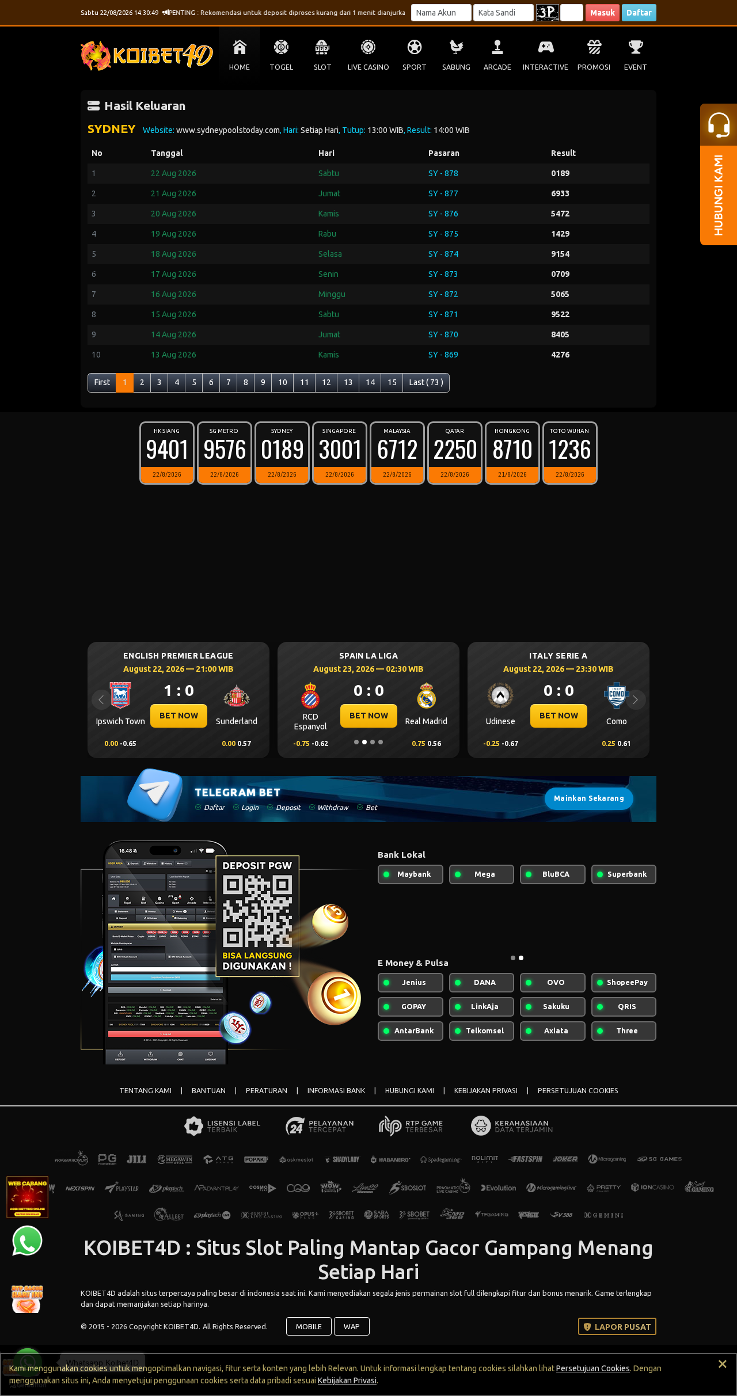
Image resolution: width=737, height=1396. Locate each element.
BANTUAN (209, 1090)
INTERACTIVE (545, 67)
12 (326, 382)
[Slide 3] (372, 742)
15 (392, 382)
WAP (352, 1326)
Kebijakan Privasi (347, 1380)
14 (370, 382)
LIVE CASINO (368, 67)
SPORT (414, 67)
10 (282, 382)
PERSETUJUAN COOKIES (578, 1090)
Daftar (639, 12)
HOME (239, 67)
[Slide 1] (356, 742)
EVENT (635, 67)
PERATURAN (266, 1090)
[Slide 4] (380, 742)
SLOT (323, 67)
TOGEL (281, 67)
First (102, 382)
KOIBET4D (99, 1293)
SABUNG (456, 67)
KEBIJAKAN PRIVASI (486, 1090)
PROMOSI (594, 67)
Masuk (602, 12)
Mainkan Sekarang (589, 798)
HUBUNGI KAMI (409, 1090)
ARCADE (497, 67)
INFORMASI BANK (336, 1090)
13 (348, 382)
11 (304, 382)
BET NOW (178, 715)
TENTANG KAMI (145, 1090)
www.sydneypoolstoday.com (228, 130)
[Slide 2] (364, 742)
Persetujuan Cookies (593, 1368)
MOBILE (309, 1326)
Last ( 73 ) (426, 382)
